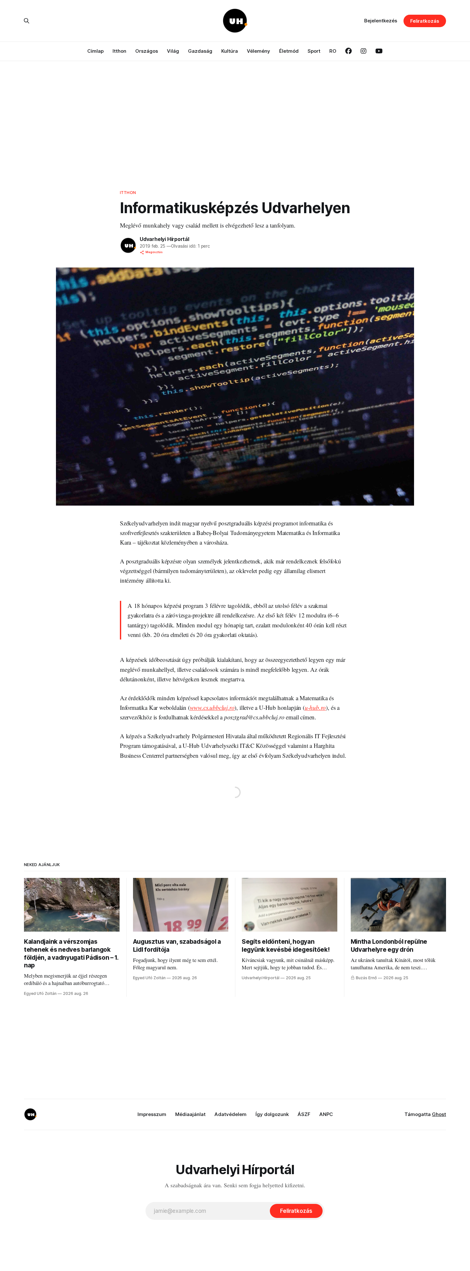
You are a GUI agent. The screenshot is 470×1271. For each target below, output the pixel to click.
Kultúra (229, 51)
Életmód (289, 51)
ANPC (326, 1114)
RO (332, 51)
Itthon (119, 51)
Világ (173, 51)
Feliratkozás (424, 21)
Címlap (95, 51)
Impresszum (151, 1114)
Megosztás (154, 252)
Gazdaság (200, 51)
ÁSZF (304, 1114)
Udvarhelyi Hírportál (164, 239)
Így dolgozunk (272, 1114)
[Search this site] (26, 21)
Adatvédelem (231, 1114)
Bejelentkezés (380, 21)
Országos (146, 51)
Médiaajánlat (190, 1114)
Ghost (439, 1114)
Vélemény (258, 51)
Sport (314, 51)
